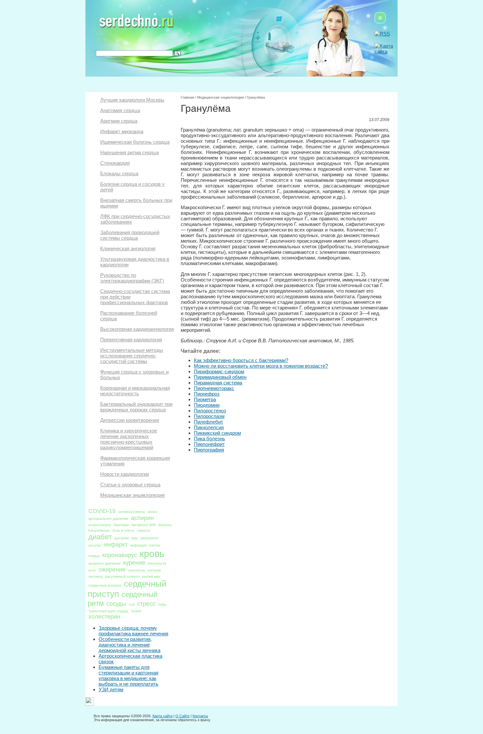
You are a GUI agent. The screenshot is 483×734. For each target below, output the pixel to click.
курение (134, 562)
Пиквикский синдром (217, 433)
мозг (92, 570)
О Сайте (182, 716)
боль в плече (123, 530)
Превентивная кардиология (131, 339)
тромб (136, 611)
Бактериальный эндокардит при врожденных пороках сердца (136, 406)
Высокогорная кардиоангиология (137, 329)
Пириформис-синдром (219, 371)
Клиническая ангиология (127, 248)
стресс (146, 603)
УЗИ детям (111, 689)
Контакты (200, 716)
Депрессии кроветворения (129, 420)
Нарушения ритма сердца (129, 152)
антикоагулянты (131, 512)
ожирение (112, 569)
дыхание (121, 538)
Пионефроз (206, 394)
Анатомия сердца (120, 110)
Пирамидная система (218, 382)
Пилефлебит (208, 422)
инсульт (95, 545)
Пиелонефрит (209, 444)
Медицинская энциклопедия (132, 495)
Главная (187, 97)
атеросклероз (99, 525)
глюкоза (143, 530)
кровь (152, 553)
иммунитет (149, 538)
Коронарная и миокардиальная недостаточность (135, 390)
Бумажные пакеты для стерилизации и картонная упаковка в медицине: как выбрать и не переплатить (128, 675)
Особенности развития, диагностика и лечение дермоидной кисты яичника (129, 644)
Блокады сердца (119, 173)
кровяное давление (104, 563)
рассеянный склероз (122, 576)
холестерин (104, 616)
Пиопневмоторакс (214, 388)
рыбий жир (151, 576)
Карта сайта (162, 716)
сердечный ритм (122, 598)
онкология (136, 570)
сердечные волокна (104, 585)
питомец (95, 576)
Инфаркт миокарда (121, 131)
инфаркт (115, 544)
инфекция (138, 545)
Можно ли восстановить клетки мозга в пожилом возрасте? (261, 366)
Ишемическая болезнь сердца (135, 142)
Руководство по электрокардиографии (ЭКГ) (132, 277)
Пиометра (205, 399)
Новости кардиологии (124, 474)
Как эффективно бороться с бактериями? (241, 360)
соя (132, 604)
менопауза (157, 563)
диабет (100, 537)
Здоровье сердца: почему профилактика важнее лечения (133, 630)
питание (154, 570)
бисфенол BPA (143, 525)
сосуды (116, 603)
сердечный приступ (127, 589)
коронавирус (119, 555)
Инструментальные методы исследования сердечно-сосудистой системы (131, 355)
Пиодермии (206, 405)
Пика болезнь (209, 438)
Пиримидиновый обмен (220, 377)
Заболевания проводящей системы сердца (129, 235)
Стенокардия (115, 163)
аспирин (142, 518)
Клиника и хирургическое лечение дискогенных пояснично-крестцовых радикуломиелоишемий (128, 439)
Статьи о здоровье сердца (130, 484)
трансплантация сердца (108, 611)
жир (134, 538)
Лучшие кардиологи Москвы (132, 100)
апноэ (152, 512)
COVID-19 (102, 511)
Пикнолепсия (209, 427)
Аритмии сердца (118, 121)
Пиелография (209, 450)
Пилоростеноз (210, 410)
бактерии (121, 525)
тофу (162, 604)
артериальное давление (108, 519)
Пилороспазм (209, 416)
